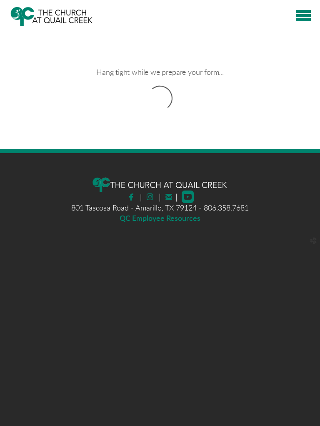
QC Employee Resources (160, 219)
